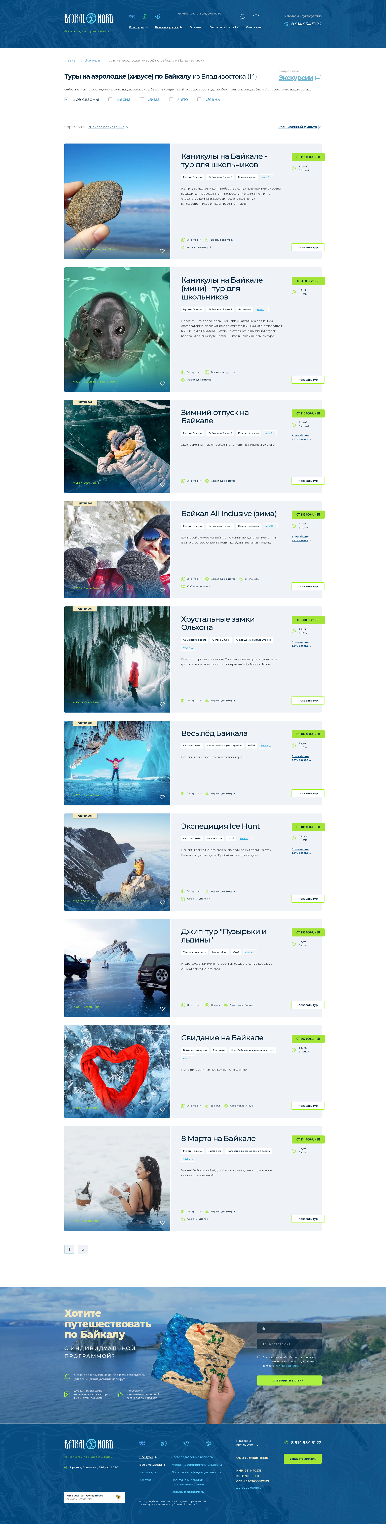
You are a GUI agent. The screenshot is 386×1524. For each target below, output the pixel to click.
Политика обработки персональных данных (188, 1482)
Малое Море (214, 838)
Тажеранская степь (194, 952)
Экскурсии (194, 239)
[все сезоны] (81, 99)
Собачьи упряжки (198, 586)
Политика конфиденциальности (196, 1472)
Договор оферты (249, 1487)
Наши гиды (148, 1472)
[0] (256, 16)
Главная (70, 60)
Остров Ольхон (221, 639)
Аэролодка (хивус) (199, 247)
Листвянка (244, 309)
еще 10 (269, 526)
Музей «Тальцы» (192, 177)
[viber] (208, 1443)
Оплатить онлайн (223, 27)
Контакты (254, 27)
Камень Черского (248, 433)
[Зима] (150, 99)
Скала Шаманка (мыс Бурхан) (253, 639)
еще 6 (268, 433)
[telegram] (157, 16)
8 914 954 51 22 (306, 24)
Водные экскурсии (223, 239)
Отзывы (195, 27)
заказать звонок (303, 1458)
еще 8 (265, 177)
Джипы (215, 1004)
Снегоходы (252, 578)
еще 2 (260, 309)
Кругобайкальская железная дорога (252, 1050)
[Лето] (178, 99)
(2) (300, 127)
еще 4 (186, 647)
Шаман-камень (247, 177)
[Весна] (119, 99)
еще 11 (186, 1058)
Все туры (136, 27)
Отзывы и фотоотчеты (187, 1492)
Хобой (251, 745)
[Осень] (208, 99)
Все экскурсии (167, 27)
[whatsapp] (144, 16)
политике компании (288, 1365)
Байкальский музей (220, 177)
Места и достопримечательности (196, 1465)
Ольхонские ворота (194, 639)
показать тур (308, 247)
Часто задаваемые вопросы (192, 1457)
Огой (231, 838)
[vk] (132, 16)
